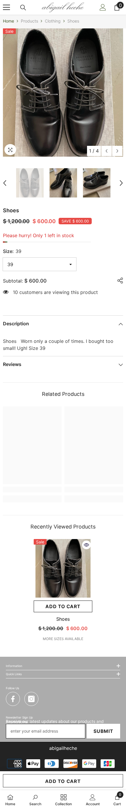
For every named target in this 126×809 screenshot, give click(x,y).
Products (29, 20)
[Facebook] (13, 699)
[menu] (6, 7)
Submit (103, 731)
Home (8, 20)
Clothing (53, 20)
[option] (63, 92)
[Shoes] (63, 568)
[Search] (23, 7)
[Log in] (103, 7)
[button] (106, 151)
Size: (12, 251)
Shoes (63, 619)
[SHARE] (118, 280)
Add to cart (63, 781)
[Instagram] (31, 699)
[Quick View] (86, 545)
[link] (32, 489)
